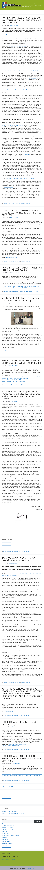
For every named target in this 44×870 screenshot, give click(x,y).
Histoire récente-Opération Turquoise (11, 203)
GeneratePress (31, 868)
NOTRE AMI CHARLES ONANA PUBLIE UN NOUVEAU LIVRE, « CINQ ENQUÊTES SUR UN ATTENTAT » (21, 20)
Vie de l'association (6, 847)
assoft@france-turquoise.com (8, 859)
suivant (10, 786)
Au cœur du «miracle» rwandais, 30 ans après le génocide (20, 178)
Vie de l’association (6, 798)
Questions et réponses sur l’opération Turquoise (13, 813)
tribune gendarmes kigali (11, 257)
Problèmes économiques (7, 843)
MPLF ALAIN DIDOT (6, 542)
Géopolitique (5, 831)
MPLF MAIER (5, 548)
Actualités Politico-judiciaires (8, 825)
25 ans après (5, 823)
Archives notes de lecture (7, 827)
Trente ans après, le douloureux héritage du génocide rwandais (21, 89)
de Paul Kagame (32, 78)
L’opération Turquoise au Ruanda (9, 811)
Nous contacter (5, 800)
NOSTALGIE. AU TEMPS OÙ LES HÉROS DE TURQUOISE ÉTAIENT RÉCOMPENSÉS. (21, 361)
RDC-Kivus (4, 845)
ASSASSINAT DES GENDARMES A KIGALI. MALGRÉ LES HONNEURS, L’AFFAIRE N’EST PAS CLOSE (22, 212)
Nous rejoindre (5, 802)
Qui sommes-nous (6, 796)
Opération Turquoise (25, 203)
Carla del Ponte (25, 154)
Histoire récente (7, 291)
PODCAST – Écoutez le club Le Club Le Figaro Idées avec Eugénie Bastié (21, 70)
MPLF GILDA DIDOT (6, 545)
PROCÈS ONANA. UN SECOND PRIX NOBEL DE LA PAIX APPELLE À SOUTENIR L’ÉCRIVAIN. (21, 758)
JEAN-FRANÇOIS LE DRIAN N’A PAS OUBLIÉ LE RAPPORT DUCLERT (18, 559)
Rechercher (4, 819)
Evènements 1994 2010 (7, 829)
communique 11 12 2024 (10, 711)
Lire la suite (4, 350)
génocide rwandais (9, 36)
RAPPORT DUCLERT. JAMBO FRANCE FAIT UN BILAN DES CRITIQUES (22, 269)
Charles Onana (16, 54)
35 (7, 786)
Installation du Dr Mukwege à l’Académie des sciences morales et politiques (20, 299)
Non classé (4, 837)
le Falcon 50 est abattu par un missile (17, 46)
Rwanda (6, 34)
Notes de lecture (5, 839)
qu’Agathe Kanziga (8, 187)
